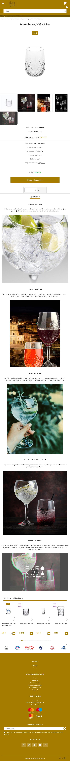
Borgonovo (41, 163)
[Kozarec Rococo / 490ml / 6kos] (35, 61)
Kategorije (35, 680)
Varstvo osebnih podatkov (35, 685)
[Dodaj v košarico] (13, 633)
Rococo (37, 159)
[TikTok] (34, 745)
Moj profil (35, 690)
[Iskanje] (65, 11)
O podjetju (3, 16)
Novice (12, 16)
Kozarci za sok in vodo (36, 19)
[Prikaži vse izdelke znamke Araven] (52, 648)
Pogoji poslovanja (35, 683)
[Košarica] (65, 3)
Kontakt (8, 16)
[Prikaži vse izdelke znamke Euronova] (29, 648)
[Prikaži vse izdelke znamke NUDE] (63, 648)
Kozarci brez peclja (24, 19)
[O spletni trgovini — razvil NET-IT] (62, 758)
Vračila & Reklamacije (35, 687)
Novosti (35, 678)
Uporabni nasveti (18, 16)
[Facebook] (24, 745)
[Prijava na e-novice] (64, 728)
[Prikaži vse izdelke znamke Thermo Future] (40, 648)
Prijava (66, 8)
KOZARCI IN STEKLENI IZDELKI (10, 19)
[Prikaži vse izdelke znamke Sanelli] (17, 648)
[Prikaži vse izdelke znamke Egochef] (6, 648)
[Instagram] (29, 745)
